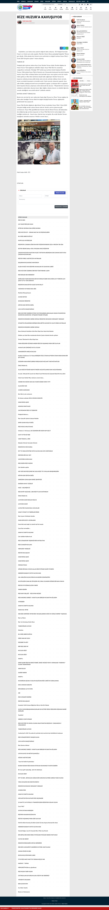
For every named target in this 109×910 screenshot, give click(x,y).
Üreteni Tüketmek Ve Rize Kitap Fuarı (28, 339)
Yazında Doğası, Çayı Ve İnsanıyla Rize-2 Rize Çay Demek (33, 830)
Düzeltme (20, 630)
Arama (50, 9)
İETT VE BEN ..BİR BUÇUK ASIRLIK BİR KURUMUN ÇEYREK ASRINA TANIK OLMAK (40, 778)
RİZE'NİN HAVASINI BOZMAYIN (27, 814)
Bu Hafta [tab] (81, 80)
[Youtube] (87, 4)
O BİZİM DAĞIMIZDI (24, 390)
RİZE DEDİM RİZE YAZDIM (25, 463)
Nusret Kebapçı (81, 53)
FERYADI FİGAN (22, 565)
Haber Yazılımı (64, 903)
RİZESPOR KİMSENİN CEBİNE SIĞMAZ (28, 327)
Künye (86, 9)
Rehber (72, 9)
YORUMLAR (23, 190)
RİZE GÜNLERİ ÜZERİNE (24, 697)
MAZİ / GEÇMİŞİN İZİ (24, 487)
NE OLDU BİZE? (22, 650)
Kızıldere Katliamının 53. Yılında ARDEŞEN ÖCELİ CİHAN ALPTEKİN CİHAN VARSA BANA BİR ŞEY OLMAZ (43, 356)
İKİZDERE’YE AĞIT (23, 642)
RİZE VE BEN (21, 220)
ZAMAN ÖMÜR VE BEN (24, 851)
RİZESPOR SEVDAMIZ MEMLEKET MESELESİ (30, 786)
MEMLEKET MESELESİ (24, 548)
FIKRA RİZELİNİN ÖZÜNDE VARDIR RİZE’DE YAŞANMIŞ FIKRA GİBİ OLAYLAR (39, 343)
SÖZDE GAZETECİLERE (24, 757)
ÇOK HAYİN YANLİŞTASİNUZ (26, 309)
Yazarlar (67, 9)
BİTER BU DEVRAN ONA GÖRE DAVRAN (29, 228)
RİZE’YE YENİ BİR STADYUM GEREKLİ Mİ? (83, 50)
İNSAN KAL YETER (23, 609)
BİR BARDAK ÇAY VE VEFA (25, 689)
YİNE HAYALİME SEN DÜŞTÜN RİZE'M (28, 782)
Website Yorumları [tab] (60, 192)
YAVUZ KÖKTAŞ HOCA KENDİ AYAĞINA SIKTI (83, 33)
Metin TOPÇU (80, 25)
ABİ (19, 693)
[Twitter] (82, 4)
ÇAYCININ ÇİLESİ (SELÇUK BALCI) (27, 500)
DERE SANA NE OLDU (24, 638)
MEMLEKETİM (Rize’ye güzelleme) (27, 867)
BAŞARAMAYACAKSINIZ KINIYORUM (28, 262)
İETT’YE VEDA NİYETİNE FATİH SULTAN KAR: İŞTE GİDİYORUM (35, 451)
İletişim (81, 9)
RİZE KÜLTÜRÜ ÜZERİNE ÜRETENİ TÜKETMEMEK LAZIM (33, 270)
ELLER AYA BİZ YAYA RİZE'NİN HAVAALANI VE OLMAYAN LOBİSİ (35, 266)
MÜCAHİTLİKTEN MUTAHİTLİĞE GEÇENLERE (30, 798)
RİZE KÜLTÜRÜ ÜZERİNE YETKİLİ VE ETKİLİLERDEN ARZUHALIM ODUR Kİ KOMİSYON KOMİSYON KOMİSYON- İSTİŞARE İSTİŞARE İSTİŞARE (41, 314)
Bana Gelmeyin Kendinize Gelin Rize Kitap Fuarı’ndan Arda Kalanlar (36, 331)
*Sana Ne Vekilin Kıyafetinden (26, 761)
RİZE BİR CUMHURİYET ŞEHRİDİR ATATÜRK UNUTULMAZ (34, 847)
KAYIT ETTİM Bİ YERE (24, 434)
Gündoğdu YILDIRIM (82, 42)
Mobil (45, 9)
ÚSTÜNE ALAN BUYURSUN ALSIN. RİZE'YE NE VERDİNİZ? (33, 875)
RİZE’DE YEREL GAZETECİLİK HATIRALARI (29, 258)
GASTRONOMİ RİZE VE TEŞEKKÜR (27, 410)
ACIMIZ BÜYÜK (22, 297)
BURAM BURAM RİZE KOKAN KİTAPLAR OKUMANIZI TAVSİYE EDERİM (37, 765)
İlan (76, 9)
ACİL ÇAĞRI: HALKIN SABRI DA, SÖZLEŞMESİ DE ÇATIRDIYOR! (84, 61)
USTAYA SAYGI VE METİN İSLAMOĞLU (28, 753)
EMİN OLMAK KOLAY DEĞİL (26, 422)
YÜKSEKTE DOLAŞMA (24, 879)
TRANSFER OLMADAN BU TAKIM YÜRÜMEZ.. (84, 67)
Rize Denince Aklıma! (23, 745)
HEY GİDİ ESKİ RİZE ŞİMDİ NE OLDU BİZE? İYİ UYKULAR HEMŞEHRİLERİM (38, 471)
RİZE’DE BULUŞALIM (24, 552)
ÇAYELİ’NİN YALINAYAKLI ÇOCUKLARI (28, 508)
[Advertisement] (43, 35)
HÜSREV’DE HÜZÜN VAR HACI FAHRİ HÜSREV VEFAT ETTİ (34, 382)
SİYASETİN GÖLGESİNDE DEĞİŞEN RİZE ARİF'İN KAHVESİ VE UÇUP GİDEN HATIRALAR (42, 323)
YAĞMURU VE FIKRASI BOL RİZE (27, 288)
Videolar (61, 9)
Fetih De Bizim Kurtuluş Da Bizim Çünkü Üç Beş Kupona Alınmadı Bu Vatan (38, 822)
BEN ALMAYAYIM (23, 883)
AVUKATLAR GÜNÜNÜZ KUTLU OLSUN (29, 347)
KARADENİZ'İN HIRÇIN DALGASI (27, 351)
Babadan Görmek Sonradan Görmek (27, 443)
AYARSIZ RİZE (22, 790)
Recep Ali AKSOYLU (82, 31)
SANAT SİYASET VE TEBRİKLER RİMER (28, 512)
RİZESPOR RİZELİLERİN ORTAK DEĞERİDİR (30, 843)
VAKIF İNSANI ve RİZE (24, 438)
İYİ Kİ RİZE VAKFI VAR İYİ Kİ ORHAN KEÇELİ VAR (31, 859)
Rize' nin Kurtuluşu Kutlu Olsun (26, 622)
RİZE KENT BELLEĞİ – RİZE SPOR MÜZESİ (29, 593)
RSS (91, 9)
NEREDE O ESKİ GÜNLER (25, 719)
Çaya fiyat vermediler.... (24, 528)
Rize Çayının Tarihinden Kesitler (26, 516)
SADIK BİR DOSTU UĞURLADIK (27, 520)
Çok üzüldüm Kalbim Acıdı (25, 536)
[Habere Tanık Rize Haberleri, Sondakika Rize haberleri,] (24, 7)
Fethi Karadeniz (81, 19)
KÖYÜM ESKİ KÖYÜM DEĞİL (26, 305)
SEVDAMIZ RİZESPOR (24, 301)
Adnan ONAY (80, 48)
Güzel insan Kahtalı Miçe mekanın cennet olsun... (31, 377)
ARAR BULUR (22, 668)
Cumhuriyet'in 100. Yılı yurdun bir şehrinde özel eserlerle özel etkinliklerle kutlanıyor (40, 733)
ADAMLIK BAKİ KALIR (24, 406)
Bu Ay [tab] (88, 80)
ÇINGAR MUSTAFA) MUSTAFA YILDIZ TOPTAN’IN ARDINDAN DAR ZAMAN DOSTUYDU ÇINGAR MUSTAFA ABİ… (42, 253)
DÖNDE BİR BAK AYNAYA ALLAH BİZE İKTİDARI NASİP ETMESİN (36, 569)
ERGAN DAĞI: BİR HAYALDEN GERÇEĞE (83, 22)
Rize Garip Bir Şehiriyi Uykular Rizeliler (28, 418)
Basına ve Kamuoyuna (24, 892)
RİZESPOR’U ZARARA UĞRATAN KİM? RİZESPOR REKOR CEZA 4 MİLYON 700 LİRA (40, 244)
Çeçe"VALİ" (21, 806)
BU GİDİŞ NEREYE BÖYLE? (25, 236)
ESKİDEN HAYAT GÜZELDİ (25, 483)
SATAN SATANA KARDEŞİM (25, 810)
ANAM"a (20, 658)
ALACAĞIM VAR (22, 386)
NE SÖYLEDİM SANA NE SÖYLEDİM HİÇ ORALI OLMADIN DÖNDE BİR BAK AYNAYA (41, 581)
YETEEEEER (21, 601)
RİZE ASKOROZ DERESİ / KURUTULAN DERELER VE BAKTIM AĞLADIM (37, 597)
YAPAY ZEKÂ (79, 43)
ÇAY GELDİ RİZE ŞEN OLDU (25, 224)
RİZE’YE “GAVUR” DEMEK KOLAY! (84, 27)
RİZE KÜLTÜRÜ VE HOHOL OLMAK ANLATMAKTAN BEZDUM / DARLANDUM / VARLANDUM (40, 724)
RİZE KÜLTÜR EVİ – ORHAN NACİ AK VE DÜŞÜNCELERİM (34, 232)
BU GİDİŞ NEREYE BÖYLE (25, 634)
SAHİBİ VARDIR (22, 672)
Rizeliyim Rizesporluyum (24, 292)
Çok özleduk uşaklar (23, 467)
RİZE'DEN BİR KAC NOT (24, 455)
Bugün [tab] (74, 80)
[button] (88, 1)
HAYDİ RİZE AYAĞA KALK (25, 459)
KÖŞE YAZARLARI (77, 16)
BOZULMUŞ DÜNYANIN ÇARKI (26, 855)
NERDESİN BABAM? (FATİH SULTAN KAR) (29, 573)
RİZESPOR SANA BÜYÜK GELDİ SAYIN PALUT (30, 284)
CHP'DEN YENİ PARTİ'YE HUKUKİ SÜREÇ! (22, 908)
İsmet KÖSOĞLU (81, 70)
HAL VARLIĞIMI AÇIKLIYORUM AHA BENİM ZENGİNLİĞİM (34, 577)
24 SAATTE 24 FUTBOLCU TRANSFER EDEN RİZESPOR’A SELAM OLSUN (38, 802)
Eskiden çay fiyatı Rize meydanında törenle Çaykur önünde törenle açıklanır (38, 335)
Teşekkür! (20, 715)
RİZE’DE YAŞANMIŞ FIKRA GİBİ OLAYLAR (29, 818)
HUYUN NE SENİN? (23, 839)
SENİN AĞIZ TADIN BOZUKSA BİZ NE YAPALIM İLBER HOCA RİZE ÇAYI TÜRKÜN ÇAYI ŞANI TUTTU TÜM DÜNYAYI (41, 279)
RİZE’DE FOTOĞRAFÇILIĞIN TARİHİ (28, 585)
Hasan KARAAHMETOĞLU (84, 64)
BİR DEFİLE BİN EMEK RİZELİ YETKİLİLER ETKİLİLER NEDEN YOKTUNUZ (37, 835)
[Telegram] (90, 4)
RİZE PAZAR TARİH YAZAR (25, 871)
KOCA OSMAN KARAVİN (25, 684)
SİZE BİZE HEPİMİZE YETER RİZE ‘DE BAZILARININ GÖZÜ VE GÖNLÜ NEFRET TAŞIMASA (42, 614)
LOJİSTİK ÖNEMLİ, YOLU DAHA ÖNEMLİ (84, 73)
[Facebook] (79, 4)
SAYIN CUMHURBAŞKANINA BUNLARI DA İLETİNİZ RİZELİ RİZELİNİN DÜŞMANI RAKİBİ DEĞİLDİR (42, 710)
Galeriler (55, 9)
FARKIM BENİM (22, 589)
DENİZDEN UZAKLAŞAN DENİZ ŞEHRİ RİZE (30, 479)
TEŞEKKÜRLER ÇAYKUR (24, 626)
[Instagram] (85, 4)
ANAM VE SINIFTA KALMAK (25, 532)
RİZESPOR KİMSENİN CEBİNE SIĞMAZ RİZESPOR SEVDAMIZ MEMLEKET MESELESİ (41, 319)
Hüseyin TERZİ (81, 36)
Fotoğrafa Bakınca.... (23, 414)
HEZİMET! (79, 38)
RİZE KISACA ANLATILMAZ (25, 426)
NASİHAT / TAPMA (23, 863)
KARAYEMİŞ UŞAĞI (23, 402)
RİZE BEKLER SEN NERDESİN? (26, 274)
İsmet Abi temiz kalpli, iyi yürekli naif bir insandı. (30, 524)
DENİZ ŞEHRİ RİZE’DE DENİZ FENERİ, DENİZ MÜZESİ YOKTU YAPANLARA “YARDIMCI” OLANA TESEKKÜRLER (41, 663)
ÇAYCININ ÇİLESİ (23, 504)
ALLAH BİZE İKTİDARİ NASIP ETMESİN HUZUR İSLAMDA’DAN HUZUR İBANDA (40, 369)
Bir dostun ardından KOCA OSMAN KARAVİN (30, 398)
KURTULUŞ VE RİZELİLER (25, 240)
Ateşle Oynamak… (80, 55)
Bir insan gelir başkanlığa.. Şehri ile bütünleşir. (30, 769)
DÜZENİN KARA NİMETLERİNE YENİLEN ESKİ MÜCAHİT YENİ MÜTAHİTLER (38, 361)
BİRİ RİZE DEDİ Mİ (23, 646)
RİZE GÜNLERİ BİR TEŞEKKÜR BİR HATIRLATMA (31, 540)
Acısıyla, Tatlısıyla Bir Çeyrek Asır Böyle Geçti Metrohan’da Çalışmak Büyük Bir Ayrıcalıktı (41, 373)
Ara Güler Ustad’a (23, 887)
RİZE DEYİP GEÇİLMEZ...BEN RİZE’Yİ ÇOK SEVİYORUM (33, 491)
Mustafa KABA (81, 59)
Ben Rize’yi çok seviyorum (25, 394)
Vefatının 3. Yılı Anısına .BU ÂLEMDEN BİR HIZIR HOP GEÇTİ (34, 430)
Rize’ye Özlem (22, 618)
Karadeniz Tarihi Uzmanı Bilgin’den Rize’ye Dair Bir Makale (33, 705)
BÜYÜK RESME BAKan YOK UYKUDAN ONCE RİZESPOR (33, 248)
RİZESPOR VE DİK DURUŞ (25, 447)
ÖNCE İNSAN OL (22, 365)
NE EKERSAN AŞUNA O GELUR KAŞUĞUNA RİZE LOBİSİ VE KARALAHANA (38, 680)
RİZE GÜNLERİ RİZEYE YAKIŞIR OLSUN (28, 737)
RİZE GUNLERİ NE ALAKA (25, 544)
